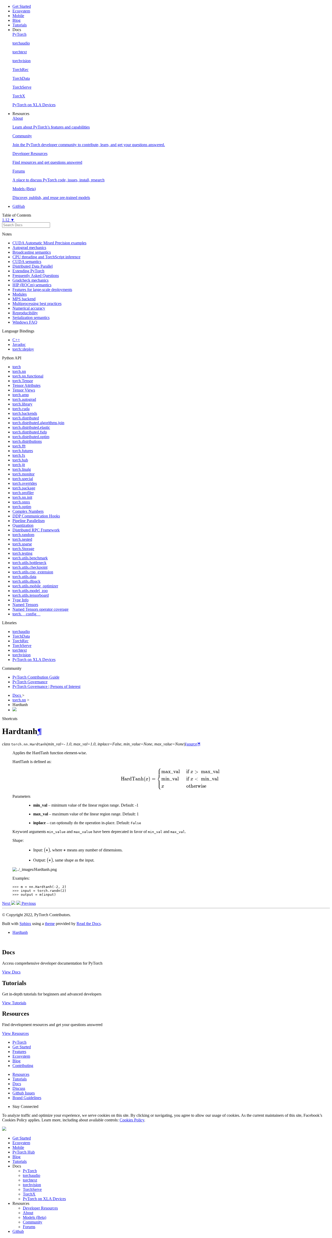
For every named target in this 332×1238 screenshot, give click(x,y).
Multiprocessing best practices (36, 303)
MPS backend (24, 299)
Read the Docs (89, 923)
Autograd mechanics (29, 247)
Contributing (22, 1065)
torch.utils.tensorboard (30, 595)
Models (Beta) (34, 1217)
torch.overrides (24, 483)
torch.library (22, 404)
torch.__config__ (26, 614)
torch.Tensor (22, 381)
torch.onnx (21, 502)
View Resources (15, 1033)
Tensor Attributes (26, 385)
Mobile (18, 15)
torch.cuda (21, 409)
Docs (17, 695)
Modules (19, 294)
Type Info (20, 600)
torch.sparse (22, 544)
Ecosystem (21, 11)
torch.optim (21, 506)
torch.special (22, 478)
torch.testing (22, 553)
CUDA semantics (26, 261)
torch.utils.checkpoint (29, 567)
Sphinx (25, 923)
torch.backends (24, 413)
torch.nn (19, 371)
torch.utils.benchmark (30, 558)
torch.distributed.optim (30, 437)
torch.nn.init (22, 497)
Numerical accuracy (28, 308)
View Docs (11, 972)
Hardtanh (20, 932)
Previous (28, 903)
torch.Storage (23, 548)
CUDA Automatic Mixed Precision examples (49, 243)
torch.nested (22, 539)
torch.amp (20, 395)
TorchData (21, 636)
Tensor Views (23, 390)
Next (6, 903)
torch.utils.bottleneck (29, 562)
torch (16, 367)
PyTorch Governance (29, 682)
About (28, 1213)
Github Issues (23, 1093)
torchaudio (21, 631)
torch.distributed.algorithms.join (38, 423)
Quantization (22, 525)
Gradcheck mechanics (30, 280)
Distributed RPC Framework (36, 530)
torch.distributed (25, 418)
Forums (29, 1227)
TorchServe (21, 645)
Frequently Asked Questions (35, 275)
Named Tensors (25, 604)
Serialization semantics (31, 317)
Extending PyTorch (28, 271)
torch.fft (18, 446)
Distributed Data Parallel (32, 266)
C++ (16, 340)
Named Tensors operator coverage (40, 609)
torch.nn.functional (27, 376)
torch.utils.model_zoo (30, 590)
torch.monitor (23, 474)
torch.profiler (23, 492)
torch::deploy (23, 349)
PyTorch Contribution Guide (35, 677)
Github (18, 1231)
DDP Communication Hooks (36, 516)
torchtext (19, 650)
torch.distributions (27, 441)
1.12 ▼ (8, 220)
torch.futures (22, 451)
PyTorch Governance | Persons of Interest (46, 686)
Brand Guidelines (26, 1097)
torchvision (21, 655)
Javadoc (19, 344)
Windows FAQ (24, 322)
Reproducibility (25, 313)
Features (19, 1051)
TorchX (29, 1194)
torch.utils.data (24, 576)
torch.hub (20, 460)
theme (50, 923)
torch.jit (18, 465)
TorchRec (20, 641)
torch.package (23, 488)
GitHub (18, 206)
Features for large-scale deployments (42, 289)
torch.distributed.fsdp (29, 432)
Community (32, 1222)
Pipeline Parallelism (28, 520)
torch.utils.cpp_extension (32, 572)
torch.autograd (24, 399)
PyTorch (19, 1042)
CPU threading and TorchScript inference (46, 257)
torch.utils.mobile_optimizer (35, 586)
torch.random (23, 534)
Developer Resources (40, 1208)
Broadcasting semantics (31, 252)
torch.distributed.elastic (31, 427)
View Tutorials (14, 1003)
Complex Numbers (28, 511)
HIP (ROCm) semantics (31, 285)
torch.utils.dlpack (26, 581)
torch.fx (18, 455)
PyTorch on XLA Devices (34, 659)
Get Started (21, 6)
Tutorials (19, 25)
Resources (20, 1074)
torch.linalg (21, 469)
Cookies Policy (132, 1120)
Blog (16, 20)
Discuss (18, 1088)
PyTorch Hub (23, 1152)
